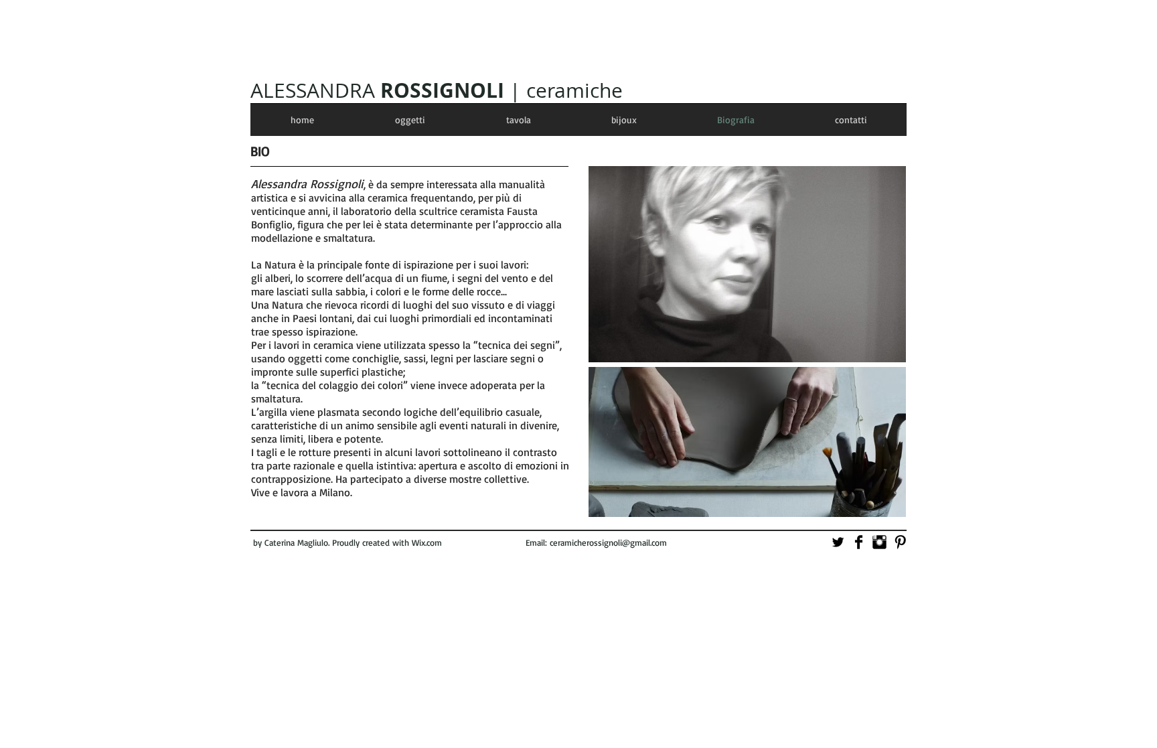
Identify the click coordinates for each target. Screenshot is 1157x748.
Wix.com (427, 542)
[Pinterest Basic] (900, 542)
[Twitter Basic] (838, 542)
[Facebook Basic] (859, 542)
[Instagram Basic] (879, 542)
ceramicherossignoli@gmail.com (608, 542)
